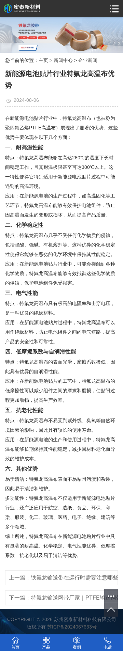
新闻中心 (63, 60)
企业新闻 (87, 60)
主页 (43, 60)
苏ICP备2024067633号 (72, 627)
